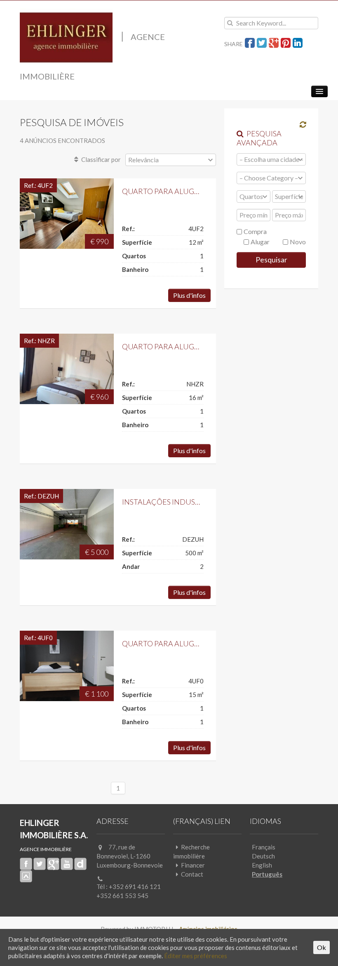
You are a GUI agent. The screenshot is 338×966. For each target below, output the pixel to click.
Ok (321, 947)
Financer (193, 865)
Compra (254, 231)
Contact (192, 874)
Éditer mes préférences (195, 955)
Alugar (259, 242)
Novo (297, 242)
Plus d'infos (189, 295)
